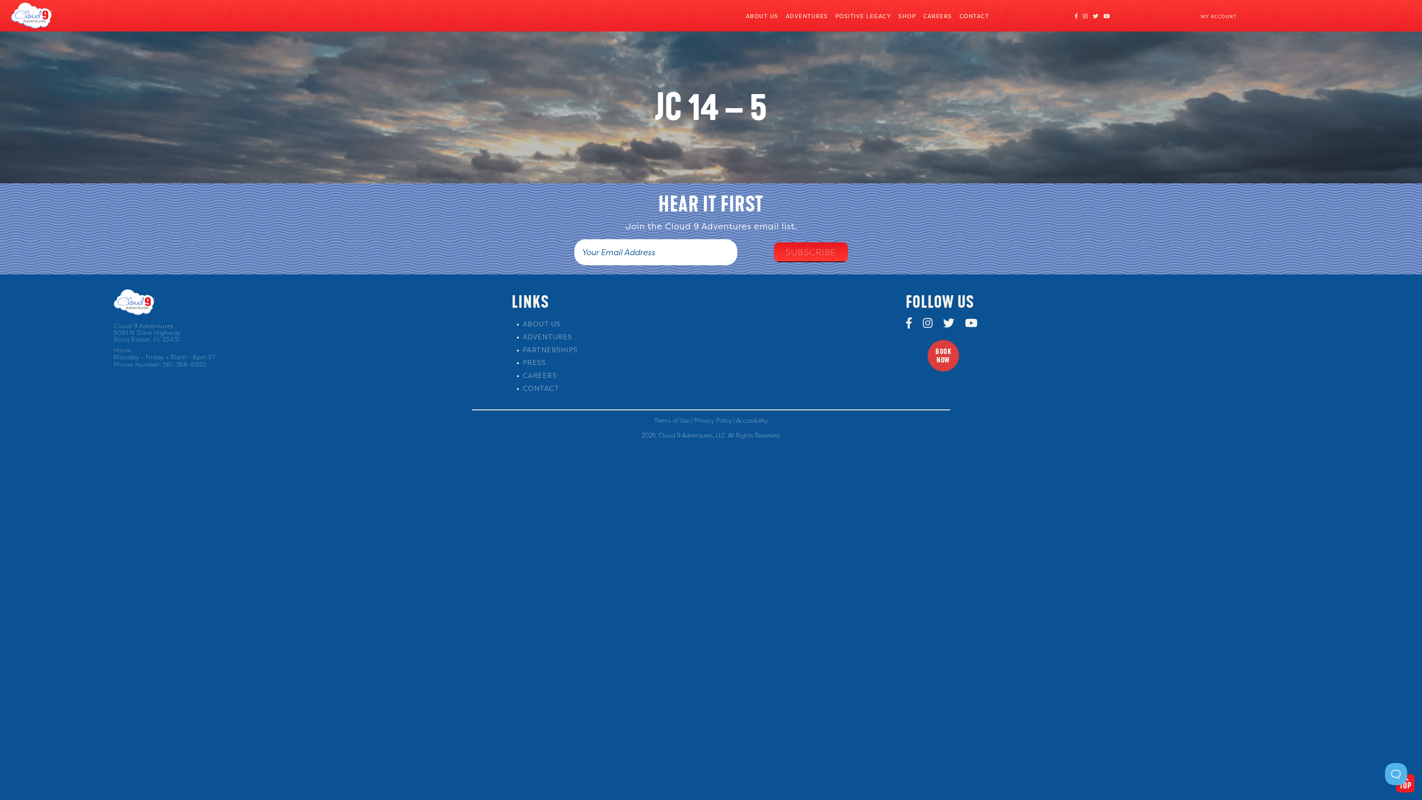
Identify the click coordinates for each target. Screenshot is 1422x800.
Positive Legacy (863, 16)
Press (534, 362)
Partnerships (550, 349)
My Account (1218, 16)
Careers (937, 16)
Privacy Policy (713, 420)
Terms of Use (672, 420)
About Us (762, 16)
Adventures (807, 16)
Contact (974, 16)
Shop (907, 16)
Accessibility (752, 420)
